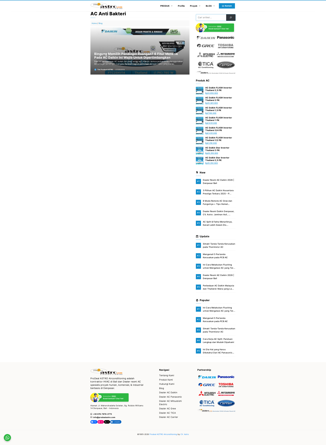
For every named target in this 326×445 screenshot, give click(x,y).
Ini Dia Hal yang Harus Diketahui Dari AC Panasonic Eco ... (217, 352)
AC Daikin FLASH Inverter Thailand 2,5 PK (218, 88)
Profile (181, 6)
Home (94, 23)
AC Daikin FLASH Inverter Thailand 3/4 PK (218, 129)
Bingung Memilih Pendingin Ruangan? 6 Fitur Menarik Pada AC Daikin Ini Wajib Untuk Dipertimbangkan (136, 55)
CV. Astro (185, 434)
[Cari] (230, 17)
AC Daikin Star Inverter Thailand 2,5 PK (217, 158)
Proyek (193, 6)
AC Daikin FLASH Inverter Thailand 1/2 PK (218, 138)
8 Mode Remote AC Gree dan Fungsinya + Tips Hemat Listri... (217, 204)
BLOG (209, 6)
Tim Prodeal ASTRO (105, 69)
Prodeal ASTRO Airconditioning (163, 434)
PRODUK (164, 6)
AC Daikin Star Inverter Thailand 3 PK (217, 149)
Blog (101, 23)
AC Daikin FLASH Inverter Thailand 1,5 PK (218, 109)
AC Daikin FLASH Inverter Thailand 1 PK (218, 118)
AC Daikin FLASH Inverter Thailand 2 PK (218, 98)
